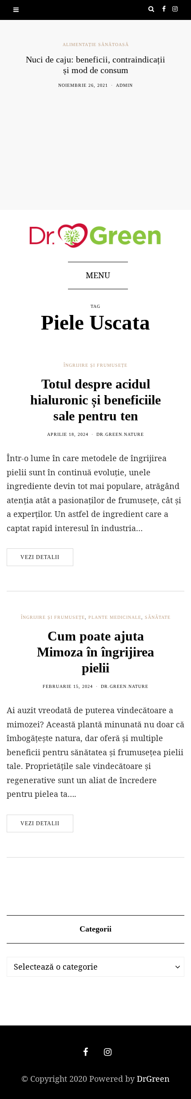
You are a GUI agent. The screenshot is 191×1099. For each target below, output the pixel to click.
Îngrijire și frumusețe (95, 365)
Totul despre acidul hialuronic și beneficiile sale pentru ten (95, 400)
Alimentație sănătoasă (96, 44)
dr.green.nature (120, 434)
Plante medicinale (114, 617)
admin (124, 85)
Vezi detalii (40, 557)
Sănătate (158, 617)
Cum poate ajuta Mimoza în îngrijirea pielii (95, 652)
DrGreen (153, 1078)
